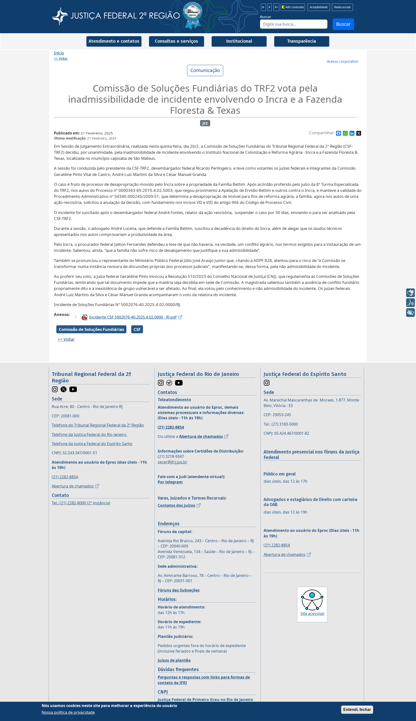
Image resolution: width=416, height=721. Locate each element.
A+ (276, 7)
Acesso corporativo (342, 61)
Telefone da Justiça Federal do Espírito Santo (92, 443)
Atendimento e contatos (114, 41)
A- (263, 7)
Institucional (239, 41)
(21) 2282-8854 (65, 477)
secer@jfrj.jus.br (172, 462)
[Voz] (410, 302)
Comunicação (205, 70)
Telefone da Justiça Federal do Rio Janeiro (89, 434)
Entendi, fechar (357, 710)
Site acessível (312, 613)
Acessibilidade (318, 7)
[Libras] (410, 292)
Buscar (265, 16)
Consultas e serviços (176, 41)
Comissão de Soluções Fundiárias (91, 329)
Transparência (301, 41)
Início (59, 53)
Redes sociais (342, 7)
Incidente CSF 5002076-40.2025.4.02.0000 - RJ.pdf (133, 317)
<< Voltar (61, 58)
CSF (137, 329)
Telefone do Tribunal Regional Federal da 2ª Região (98, 425)
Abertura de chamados (73, 486)
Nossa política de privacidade (68, 712)
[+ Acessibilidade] (410, 312)
